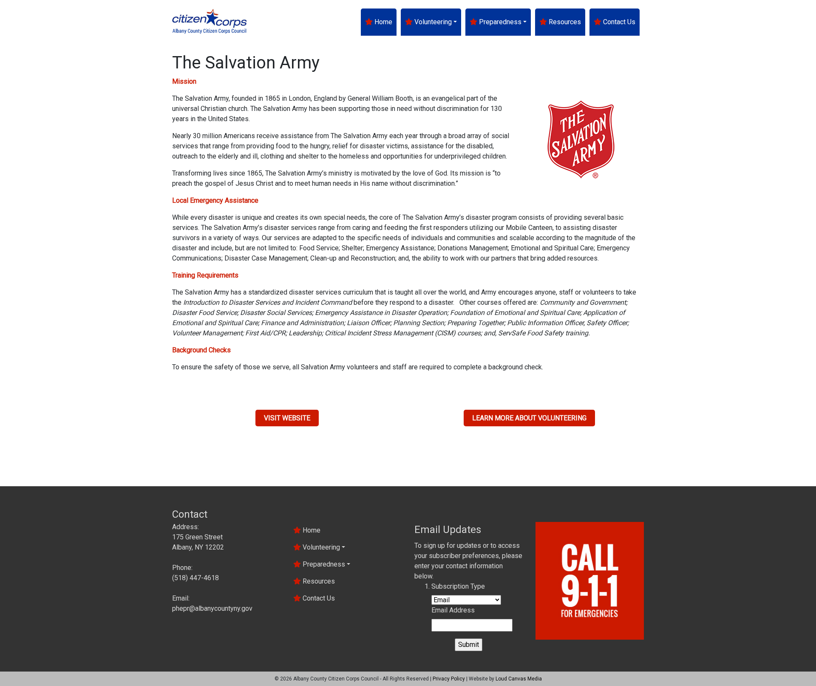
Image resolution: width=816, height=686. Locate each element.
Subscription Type (458, 586)
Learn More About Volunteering (529, 418)
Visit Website (287, 418)
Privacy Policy (449, 679)
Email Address (453, 610)
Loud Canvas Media (519, 679)
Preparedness (499, 22)
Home (382, 22)
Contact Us (618, 22)
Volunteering (432, 22)
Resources (564, 22)
